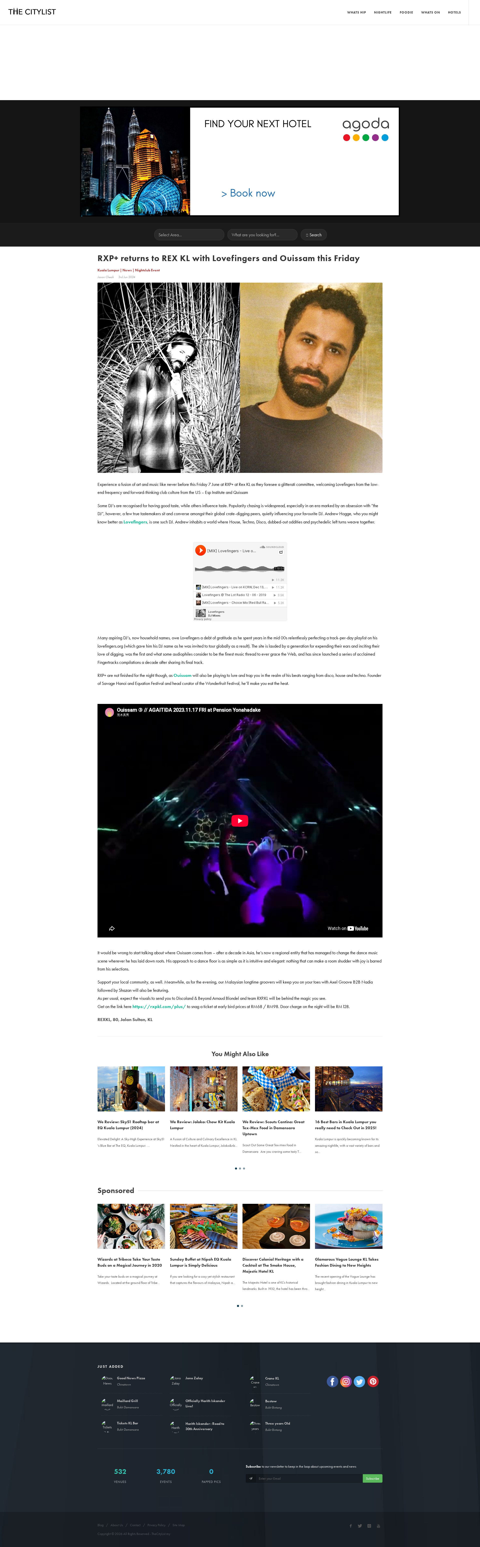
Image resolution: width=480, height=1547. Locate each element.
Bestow (271, 1401)
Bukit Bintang (273, 1407)
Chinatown (124, 1384)
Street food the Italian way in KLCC (346, 1076)
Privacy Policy (157, 1525)
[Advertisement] (240, 63)
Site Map (178, 1525)
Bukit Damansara (128, 1407)
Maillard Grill (127, 1401)
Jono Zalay (194, 1378)
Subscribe (372, 1478)
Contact (135, 1525)
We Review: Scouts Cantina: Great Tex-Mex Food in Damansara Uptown (201, 1127)
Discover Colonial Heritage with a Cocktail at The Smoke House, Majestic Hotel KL (200, 1265)
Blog (101, 1525)
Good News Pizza (131, 1378)
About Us (116, 1525)
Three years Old (277, 1423)
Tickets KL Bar (127, 1423)
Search (316, 235)
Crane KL (272, 1378)
